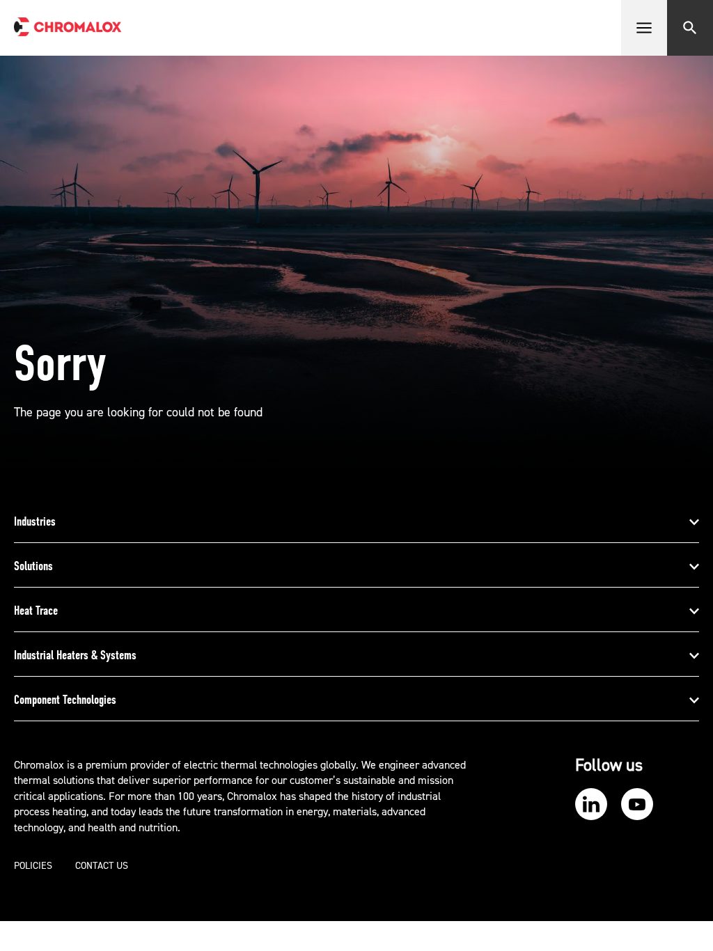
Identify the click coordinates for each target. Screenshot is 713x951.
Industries (35, 521)
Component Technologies (65, 699)
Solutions (33, 566)
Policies (33, 866)
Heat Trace (36, 610)
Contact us (101, 866)
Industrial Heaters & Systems (75, 655)
